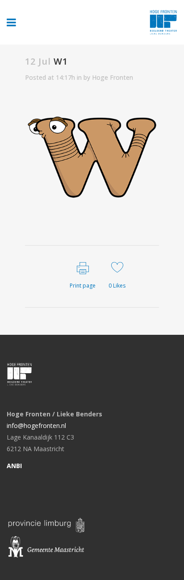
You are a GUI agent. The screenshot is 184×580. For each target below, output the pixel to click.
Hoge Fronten (112, 77)
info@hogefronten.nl (36, 425)
